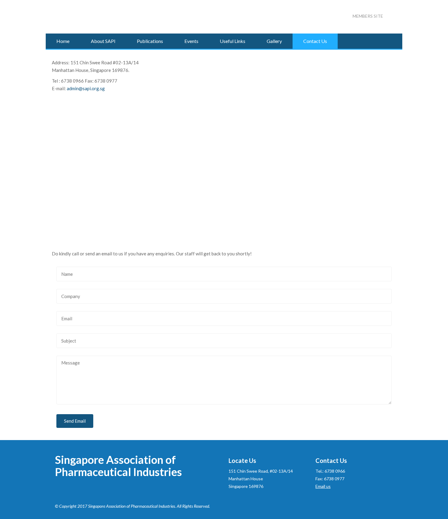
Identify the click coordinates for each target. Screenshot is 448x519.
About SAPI (103, 41)
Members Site (368, 16)
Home (62, 41)
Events (191, 41)
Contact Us (315, 41)
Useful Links (232, 41)
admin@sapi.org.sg (86, 88)
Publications (150, 41)
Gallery (274, 41)
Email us (323, 486)
